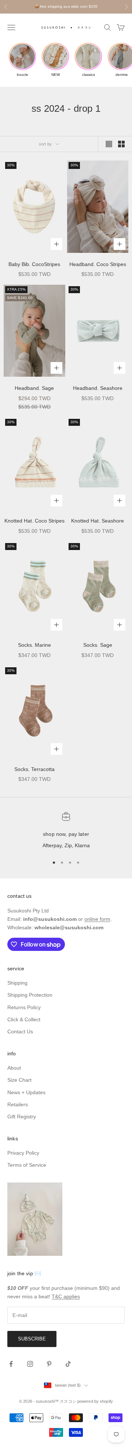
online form (97, 919)
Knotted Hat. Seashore (97, 521)
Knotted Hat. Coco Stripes (34, 521)
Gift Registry (21, 1116)
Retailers (17, 1104)
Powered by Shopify (95, 1401)
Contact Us (20, 1031)
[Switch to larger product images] (109, 144)
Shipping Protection (29, 995)
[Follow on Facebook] (11, 1364)
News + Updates (26, 1092)
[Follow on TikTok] (68, 1364)
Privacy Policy (23, 1153)
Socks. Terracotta (34, 769)
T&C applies (66, 1296)
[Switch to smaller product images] (121, 144)
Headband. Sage (34, 388)
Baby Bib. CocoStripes (34, 264)
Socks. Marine (34, 645)
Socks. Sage (97, 645)
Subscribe (32, 1339)
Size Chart (19, 1080)
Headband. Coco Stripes (97, 264)
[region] (66, 831)
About (14, 1068)
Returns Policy (24, 1007)
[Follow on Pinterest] (49, 1364)
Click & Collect (23, 1019)
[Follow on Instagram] (30, 1364)
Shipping (17, 983)
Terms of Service (26, 1165)
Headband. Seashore (97, 388)
